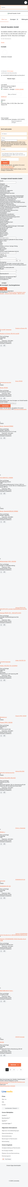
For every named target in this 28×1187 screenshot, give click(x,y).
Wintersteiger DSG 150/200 (8, 561)
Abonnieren (5, 405)
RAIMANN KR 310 (5, 886)
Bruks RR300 (4, 387)
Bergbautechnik (4, 1083)
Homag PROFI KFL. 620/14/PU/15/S (10, 613)
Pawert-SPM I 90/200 (6, 722)
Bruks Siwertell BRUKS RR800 (9, 511)
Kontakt (4, 1104)
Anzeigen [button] (12, 89)
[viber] (11, 91)
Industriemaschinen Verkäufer (7, 1086)
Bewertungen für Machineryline (9, 1138)
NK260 (2, 1042)
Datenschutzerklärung (7, 1133)
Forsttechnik (13, 1082)
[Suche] (25, 7)
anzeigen (4, 282)
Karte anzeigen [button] (5, 118)
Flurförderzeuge (21, 1082)
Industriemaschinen (5, 1082)
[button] (25, 2)
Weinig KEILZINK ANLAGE (8, 778)
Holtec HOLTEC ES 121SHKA (8, 665)
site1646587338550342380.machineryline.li (14, 75)
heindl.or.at (3, 96)
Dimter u (2, 832)
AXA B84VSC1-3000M (6, 477)
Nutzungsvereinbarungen (7, 167)
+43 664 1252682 (19, 89)
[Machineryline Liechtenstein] (10, 2)
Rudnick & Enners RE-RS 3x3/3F (9, 333)
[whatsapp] (5, 91)
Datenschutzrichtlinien (6, 166)
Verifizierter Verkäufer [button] (6, 56)
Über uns (4, 1099)
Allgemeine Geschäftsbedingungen (10, 1130)
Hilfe (3, 1102)
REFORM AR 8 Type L (6, 990)
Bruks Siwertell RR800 (6, 426)
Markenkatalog (5, 1141)
